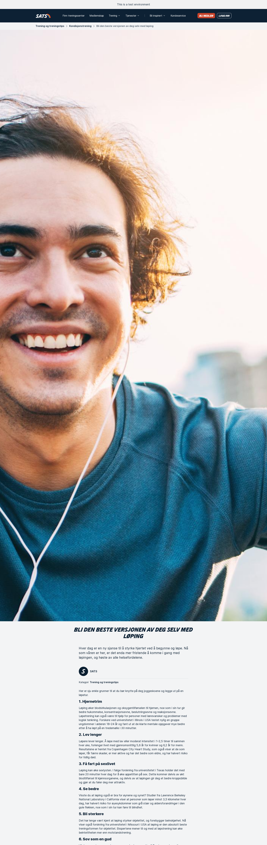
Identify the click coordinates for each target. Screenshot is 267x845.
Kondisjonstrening (80, 26)
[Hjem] (43, 15)
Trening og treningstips (50, 26)
